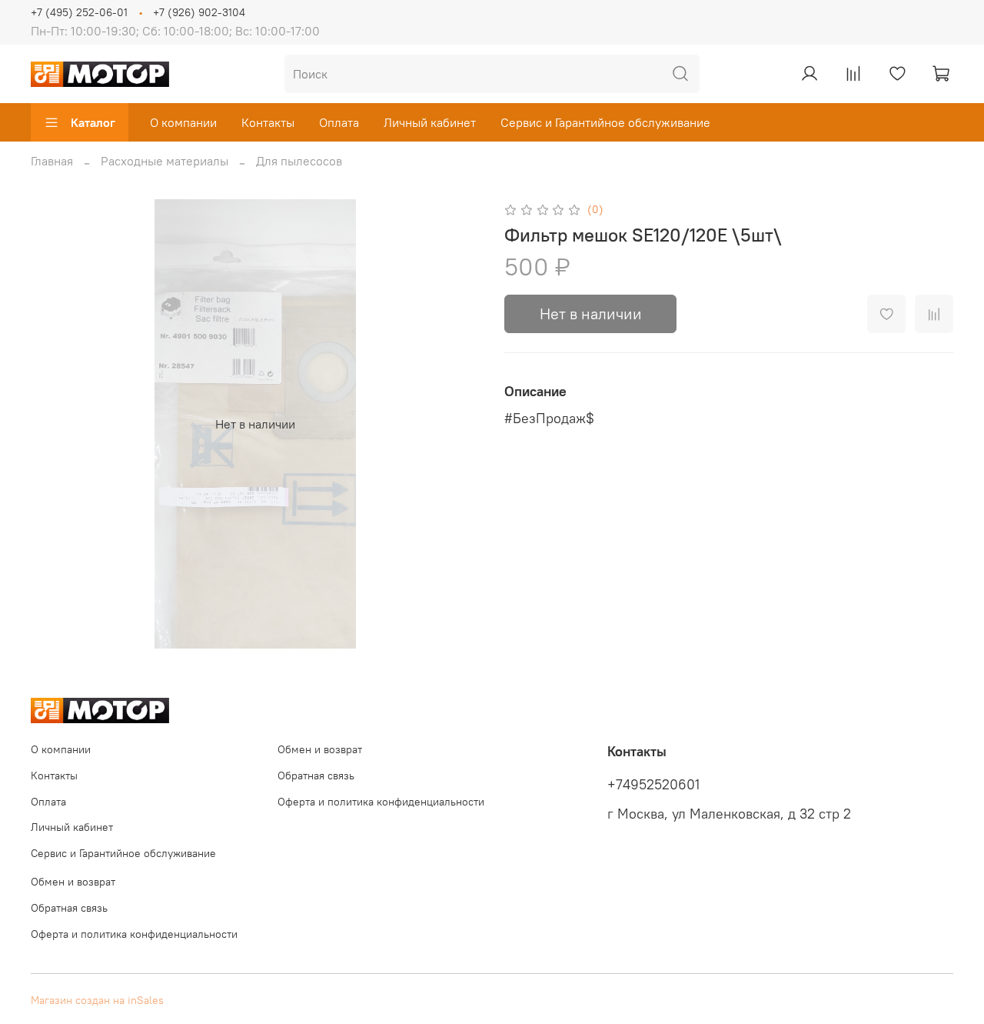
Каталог (93, 122)
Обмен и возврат (320, 749)
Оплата (339, 122)
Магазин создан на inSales (97, 1000)
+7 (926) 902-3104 (199, 12)
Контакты (267, 122)
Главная (52, 160)
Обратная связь (316, 775)
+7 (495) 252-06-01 (79, 12)
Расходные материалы (164, 160)
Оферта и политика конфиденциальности (381, 802)
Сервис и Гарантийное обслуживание (605, 122)
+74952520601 (653, 784)
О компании (183, 122)
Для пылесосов (299, 160)
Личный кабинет (430, 122)
